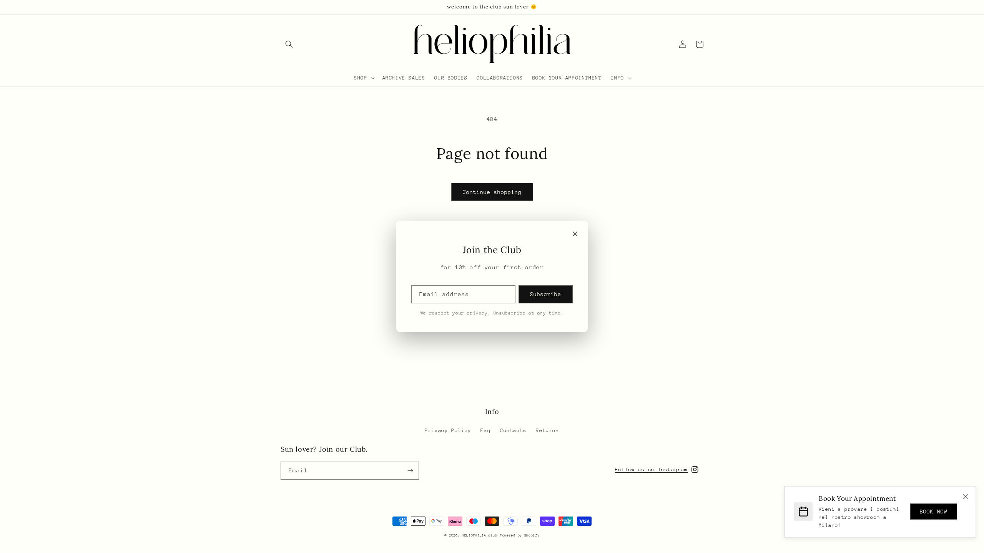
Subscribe (545, 294)
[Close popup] (575, 234)
